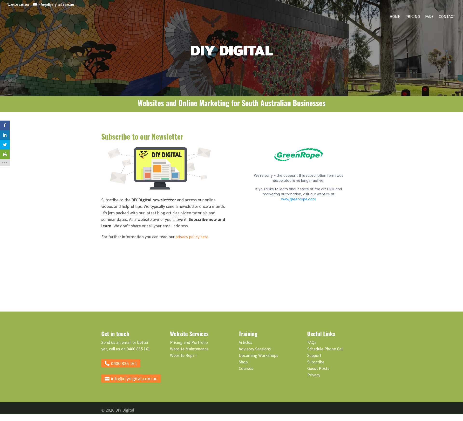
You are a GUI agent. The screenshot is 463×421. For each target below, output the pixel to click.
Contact (447, 17)
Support (314, 355)
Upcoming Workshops (258, 355)
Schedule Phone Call (325, 349)
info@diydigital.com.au (134, 378)
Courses (246, 368)
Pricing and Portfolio (189, 342)
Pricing (412, 17)
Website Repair (183, 355)
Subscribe (315, 362)
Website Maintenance (189, 349)
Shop (243, 362)
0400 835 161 (20, 4)
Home (395, 17)
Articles (245, 342)
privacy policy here (192, 236)
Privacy (313, 375)
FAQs (429, 17)
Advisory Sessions (255, 349)
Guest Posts (318, 368)
